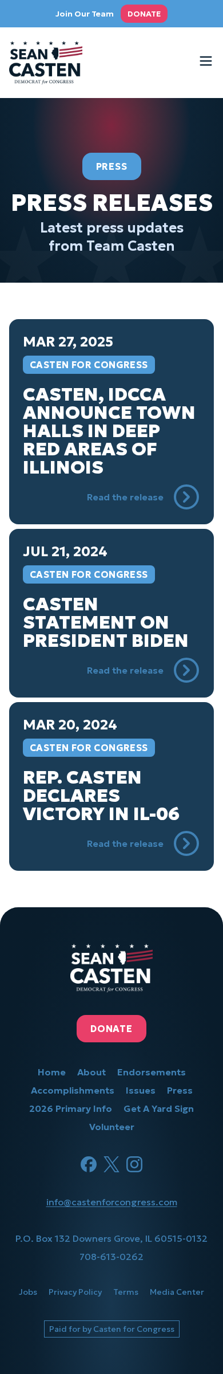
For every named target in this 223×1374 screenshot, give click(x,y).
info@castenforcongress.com (111, 1202)
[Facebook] (89, 1164)
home (52, 1072)
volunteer (111, 1126)
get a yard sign (159, 1108)
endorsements (151, 1072)
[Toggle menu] (206, 61)
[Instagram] (134, 1164)
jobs (28, 1292)
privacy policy (75, 1292)
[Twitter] (111, 1164)
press (180, 1090)
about (91, 1072)
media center (177, 1292)
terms (125, 1292)
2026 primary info (70, 1108)
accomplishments (72, 1090)
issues (141, 1090)
